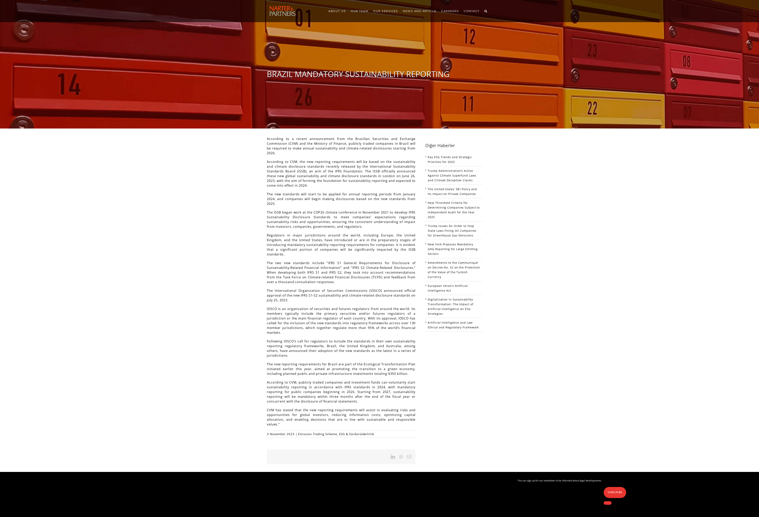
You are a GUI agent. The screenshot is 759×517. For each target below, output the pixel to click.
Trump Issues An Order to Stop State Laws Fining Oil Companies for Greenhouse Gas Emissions (452, 230)
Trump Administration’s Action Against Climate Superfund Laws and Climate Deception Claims (452, 175)
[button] (485, 11)
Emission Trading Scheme (317, 434)
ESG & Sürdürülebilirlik (356, 434)
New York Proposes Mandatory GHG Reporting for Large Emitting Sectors (453, 249)
